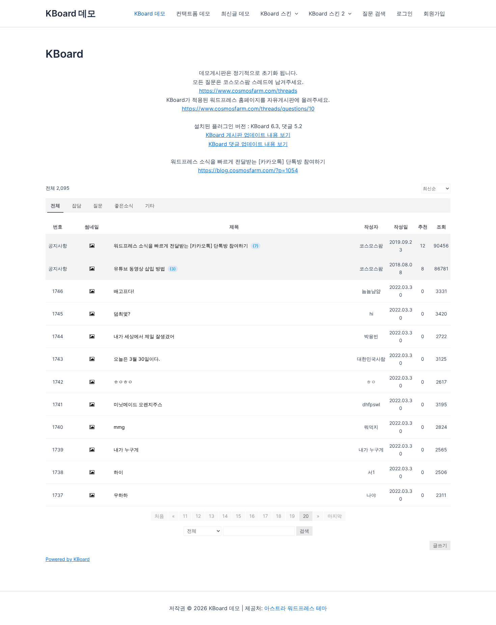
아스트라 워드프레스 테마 (295, 608)
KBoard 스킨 (276, 13)
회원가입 (434, 13)
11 (185, 516)
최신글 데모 (235, 13)
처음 (159, 516)
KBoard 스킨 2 (327, 13)
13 (211, 516)
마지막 (335, 516)
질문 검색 (374, 13)
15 (238, 516)
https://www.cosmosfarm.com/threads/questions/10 (248, 108)
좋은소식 (123, 205)
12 (198, 516)
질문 (98, 205)
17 (265, 516)
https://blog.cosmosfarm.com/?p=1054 (248, 170)
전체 (55, 205)
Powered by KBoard (68, 559)
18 (278, 516)
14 (225, 516)
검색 (304, 531)
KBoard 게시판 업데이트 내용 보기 (248, 134)
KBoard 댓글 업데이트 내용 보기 (248, 144)
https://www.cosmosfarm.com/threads (248, 90)
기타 (150, 205)
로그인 (404, 13)
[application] (295, 13)
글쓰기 (440, 545)
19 (292, 516)
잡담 (76, 205)
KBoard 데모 (71, 13)
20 (306, 516)
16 (252, 516)
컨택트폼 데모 (193, 13)
